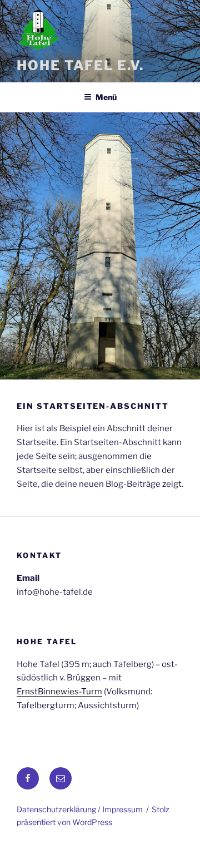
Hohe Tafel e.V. (80, 65)
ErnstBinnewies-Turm (59, 692)
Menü (106, 97)
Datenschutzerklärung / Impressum (80, 809)
